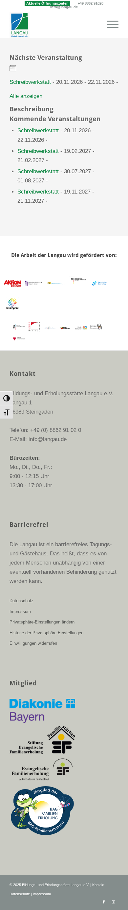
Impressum (20, 611)
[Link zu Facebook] (104, 902)
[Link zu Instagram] (113, 902)
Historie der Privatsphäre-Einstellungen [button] (46, 632)
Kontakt (98, 885)
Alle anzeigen (26, 96)
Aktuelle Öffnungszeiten (47, 3)
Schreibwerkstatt (30, 82)
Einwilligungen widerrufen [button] (33, 643)
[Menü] (109, 24)
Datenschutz (21, 600)
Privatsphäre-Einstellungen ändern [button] (42, 622)
